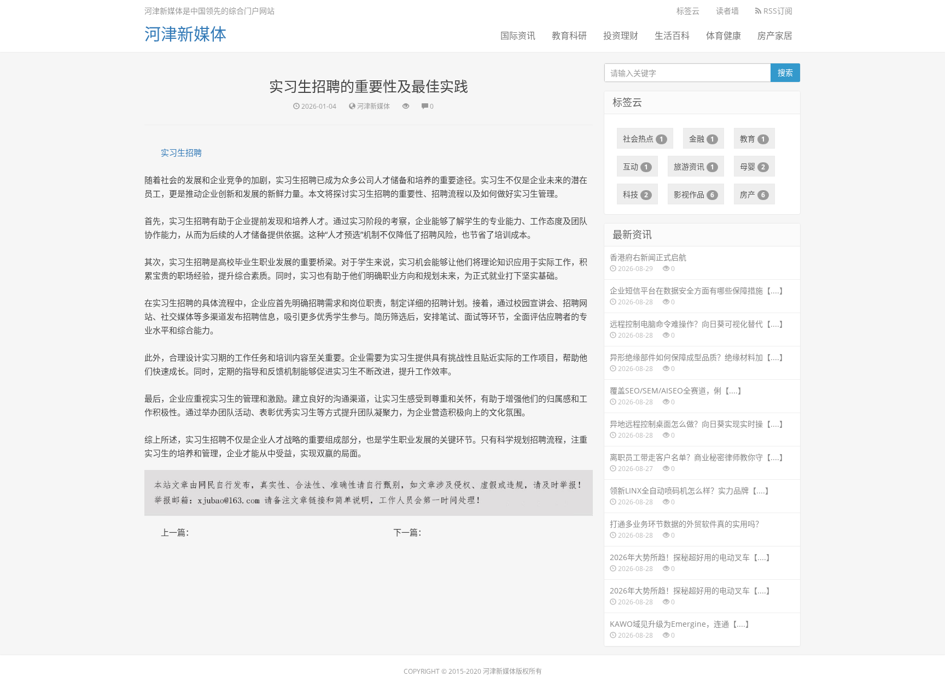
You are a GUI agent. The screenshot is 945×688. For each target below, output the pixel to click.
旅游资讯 (694, 166)
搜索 (785, 72)
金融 (701, 138)
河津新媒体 (185, 33)
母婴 (752, 166)
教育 (752, 138)
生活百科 (672, 36)
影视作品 (694, 194)
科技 (635, 194)
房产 (752, 194)
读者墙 (727, 10)
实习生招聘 (181, 152)
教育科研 (569, 36)
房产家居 (774, 36)
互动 (635, 166)
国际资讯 (517, 36)
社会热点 (643, 138)
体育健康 (723, 36)
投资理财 (620, 36)
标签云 (687, 10)
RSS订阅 (776, 10)
